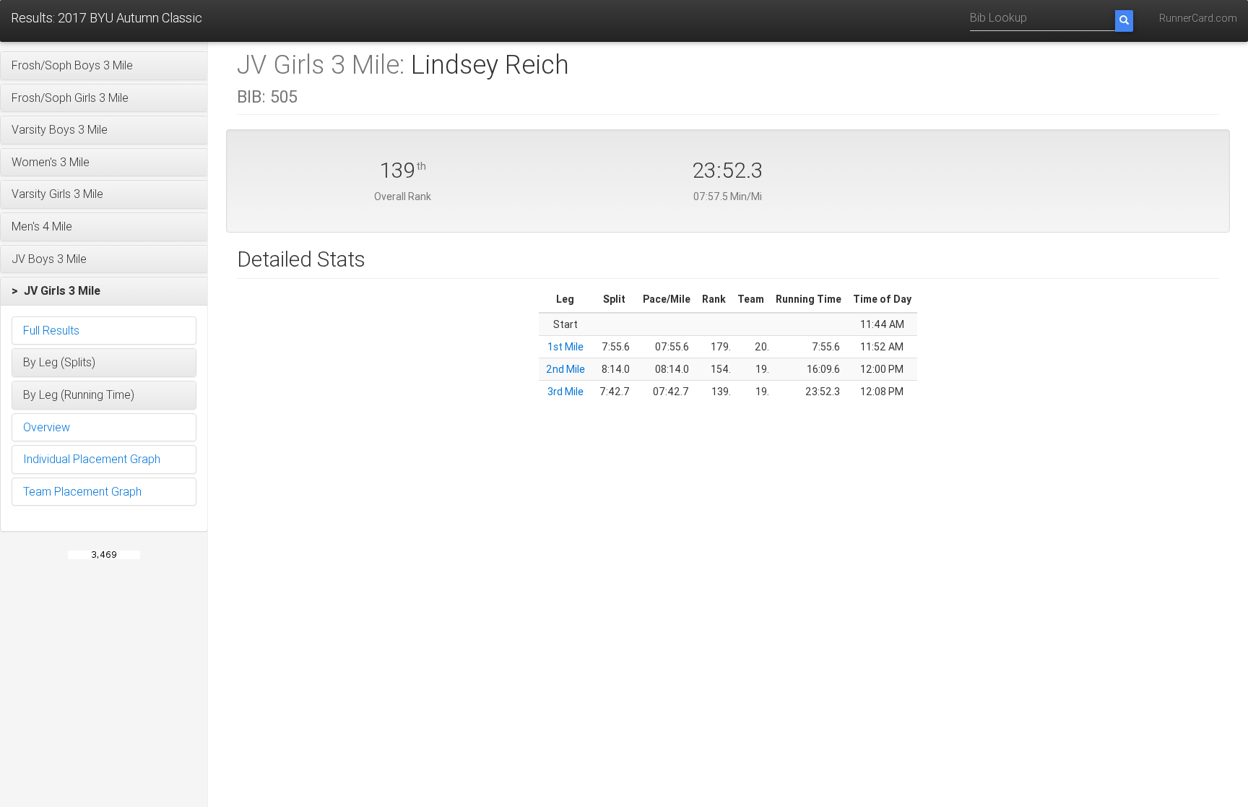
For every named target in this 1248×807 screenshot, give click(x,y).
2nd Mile (565, 369)
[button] (104, 65)
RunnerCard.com (1198, 18)
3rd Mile (565, 391)
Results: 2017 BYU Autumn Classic (106, 17)
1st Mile (565, 346)
